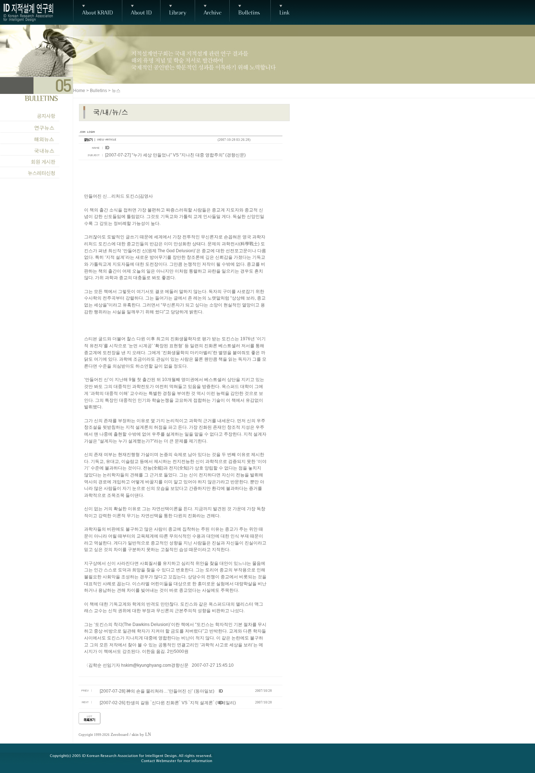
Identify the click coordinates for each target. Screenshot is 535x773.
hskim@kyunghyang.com (146, 665)
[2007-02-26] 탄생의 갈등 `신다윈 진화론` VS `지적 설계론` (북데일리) (168, 702)
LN (148, 734)
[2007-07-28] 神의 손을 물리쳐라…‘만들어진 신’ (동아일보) (157, 691)
